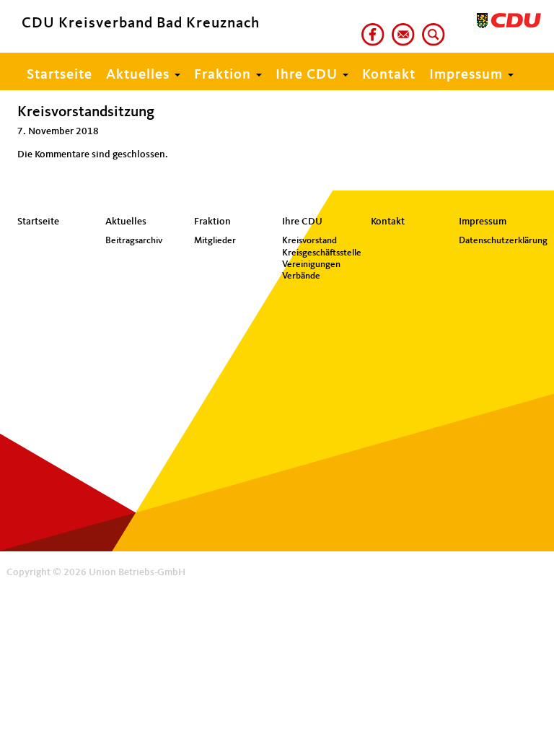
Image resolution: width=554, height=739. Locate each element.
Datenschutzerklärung (498, 240)
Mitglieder (215, 240)
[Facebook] (370, 28)
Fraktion (224, 75)
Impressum (467, 75)
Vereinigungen (311, 264)
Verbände (301, 276)
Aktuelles (139, 75)
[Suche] (430, 28)
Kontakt (389, 75)
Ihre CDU (308, 75)
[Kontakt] (400, 28)
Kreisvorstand (309, 240)
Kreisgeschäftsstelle (321, 253)
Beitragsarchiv (133, 240)
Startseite (59, 75)
